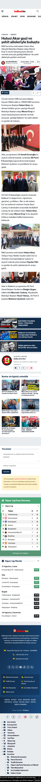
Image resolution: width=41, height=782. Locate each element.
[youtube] (25, 717)
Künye (9, 749)
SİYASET (14, 16)
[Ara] (38, 11)
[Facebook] (19, 368)
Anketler (11, 746)
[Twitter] (23, 368)
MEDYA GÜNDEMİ (20, 704)
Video (9, 730)
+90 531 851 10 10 (22, 654)
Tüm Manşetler (11, 688)
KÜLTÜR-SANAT (24, 702)
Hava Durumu (28, 677)
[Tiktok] (24, 667)
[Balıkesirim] (19, 11)
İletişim (10, 752)
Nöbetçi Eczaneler (12, 677)
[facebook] (7, 717)
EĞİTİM (33, 702)
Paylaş (6, 92)
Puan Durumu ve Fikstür (28, 682)
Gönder (6, 472)
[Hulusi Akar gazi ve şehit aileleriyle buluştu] (20, 78)
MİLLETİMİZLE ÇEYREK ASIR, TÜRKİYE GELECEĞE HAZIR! (29, 430)
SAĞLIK (15, 702)
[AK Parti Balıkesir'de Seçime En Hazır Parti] (11, 385)
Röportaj (11, 741)
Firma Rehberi (13, 735)
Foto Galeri (12, 727)
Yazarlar (11, 733)
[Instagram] (27, 368)
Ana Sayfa (11, 722)
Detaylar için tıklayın (20, 553)
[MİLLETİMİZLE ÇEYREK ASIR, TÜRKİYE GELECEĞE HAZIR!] (30, 421)
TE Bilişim (26, 710)
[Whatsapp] (28, 667)
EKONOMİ (31, 16)
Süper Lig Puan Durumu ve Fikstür (25, 765)
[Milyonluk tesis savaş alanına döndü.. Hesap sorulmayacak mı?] (30, 385)
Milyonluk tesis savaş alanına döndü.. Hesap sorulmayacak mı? (29, 393)
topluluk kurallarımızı (21, 479)
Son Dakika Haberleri (31, 688)
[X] (13, 667)
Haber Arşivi (10, 692)
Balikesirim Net (20, 359)
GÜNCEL (5, 16)
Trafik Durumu (10, 681)
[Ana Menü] (2, 11)
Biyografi (11, 743)
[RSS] (32, 667)
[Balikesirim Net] (7, 360)
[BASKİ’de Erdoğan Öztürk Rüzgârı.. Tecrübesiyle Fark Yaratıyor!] (11, 421)
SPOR (22, 16)
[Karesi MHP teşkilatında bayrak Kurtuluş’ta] (30, 404)
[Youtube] (31, 368)
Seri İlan (10, 738)
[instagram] (19, 717)
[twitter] (13, 717)
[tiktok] (37, 717)
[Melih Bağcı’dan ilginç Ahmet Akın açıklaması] (11, 404)
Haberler (4, 34)
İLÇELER (33, 700)
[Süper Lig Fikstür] (38, 561)
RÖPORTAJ (8, 702)
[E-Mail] (15, 368)
